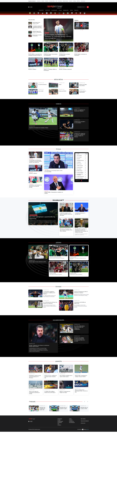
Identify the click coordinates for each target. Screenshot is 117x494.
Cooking (74, 1)
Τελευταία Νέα (31, 19)
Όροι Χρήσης (83, 422)
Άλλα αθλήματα (72, 426)
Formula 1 (59, 429)
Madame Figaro (65, 1)
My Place (78, 1)
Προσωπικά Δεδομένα (85, 425)
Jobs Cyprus (83, 1)
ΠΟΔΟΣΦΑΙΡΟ (41, 10)
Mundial (59, 424)
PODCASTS (76, 10)
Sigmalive (38, 1)
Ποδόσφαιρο (60, 422)
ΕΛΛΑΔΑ (60, 10)
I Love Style (60, 1)
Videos (70, 422)
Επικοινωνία (83, 427)
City (56, 1)
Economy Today (52, 1)
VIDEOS (71, 10)
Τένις (58, 427)
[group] (30, 13)
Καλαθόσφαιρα (60, 425)
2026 (33, 433)
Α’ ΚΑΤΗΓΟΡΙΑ (47, 10)
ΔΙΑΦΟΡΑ (58, 361)
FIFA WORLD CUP (57, 200)
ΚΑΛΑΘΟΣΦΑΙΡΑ (54, 10)
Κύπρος (58, 149)
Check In (70, 1)
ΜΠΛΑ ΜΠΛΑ (58, 79)
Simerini (42, 1)
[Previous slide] (85, 401)
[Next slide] (87, 401)
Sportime (46, 1)
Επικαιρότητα (71, 425)
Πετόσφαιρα (60, 426)
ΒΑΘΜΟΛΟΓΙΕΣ (66, 10)
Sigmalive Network (31, 1)
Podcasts (32, 401)
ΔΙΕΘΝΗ (58, 242)
